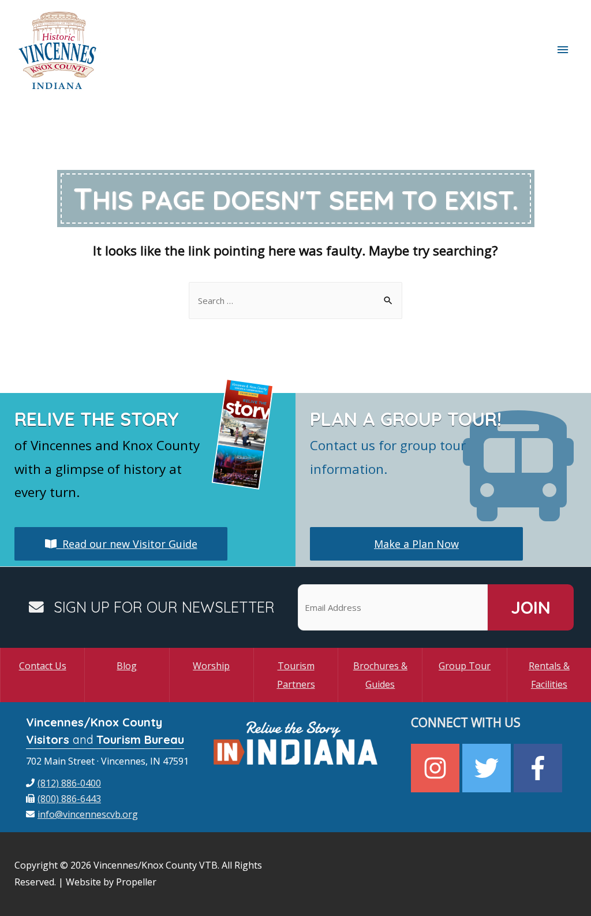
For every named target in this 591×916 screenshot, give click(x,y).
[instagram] (436, 768)
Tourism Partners (296, 675)
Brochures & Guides (380, 675)
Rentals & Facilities (549, 675)
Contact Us (42, 665)
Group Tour (465, 665)
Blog (127, 665)
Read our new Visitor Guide (127, 544)
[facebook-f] (539, 768)
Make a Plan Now (416, 544)
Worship (211, 665)
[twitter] (488, 768)
